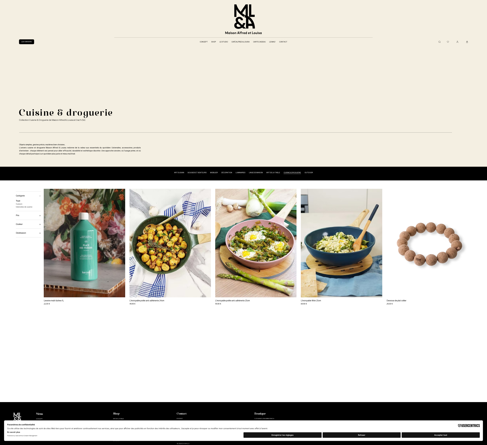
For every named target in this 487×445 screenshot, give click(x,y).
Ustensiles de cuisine (24, 207)
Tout (18, 201)
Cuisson (19, 204)
